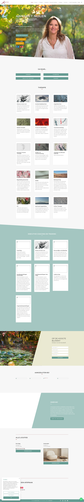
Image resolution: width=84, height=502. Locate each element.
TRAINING (55, 78)
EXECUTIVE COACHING (28, 78)
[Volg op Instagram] (22, 47)
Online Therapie (58, 206)
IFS (17, 206)
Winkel (79, 2)
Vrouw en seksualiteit (40, 127)
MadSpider (50, 500)
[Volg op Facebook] (16, 47)
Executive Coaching (53, 2)
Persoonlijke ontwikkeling (60, 250)
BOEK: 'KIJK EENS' (21, 39)
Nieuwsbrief (20, 43)
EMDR (36, 180)
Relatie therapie (21, 127)
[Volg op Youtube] (20, 47)
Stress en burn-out (22, 104)
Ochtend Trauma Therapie (21, 153)
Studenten (47, 2)
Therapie (41, 2)
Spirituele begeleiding (41, 206)
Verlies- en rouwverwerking (39, 153)
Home (32, 2)
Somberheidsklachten (41, 104)
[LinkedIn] (65, 500)
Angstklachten (57, 104)
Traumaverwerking (59, 127)
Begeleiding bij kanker (22, 179)
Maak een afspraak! (22, 35)
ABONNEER (60, 357)
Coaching (19, 250)
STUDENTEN (56, 74)
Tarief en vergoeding (57, 418)
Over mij (65, 2)
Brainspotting (57, 179)
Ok (11, 497)
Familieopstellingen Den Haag (41, 275)
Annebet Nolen (36, 500)
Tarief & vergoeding (73, 2)
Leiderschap (57, 274)
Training (60, 2)
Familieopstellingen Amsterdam (22, 275)
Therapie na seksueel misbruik (59, 153)
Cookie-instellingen (11, 492)
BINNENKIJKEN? (56, 463)
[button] (81, 499)
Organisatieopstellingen (23, 306)
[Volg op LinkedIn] (18, 47)
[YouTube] (67, 500)
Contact (35, 2)
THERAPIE (28, 74)
